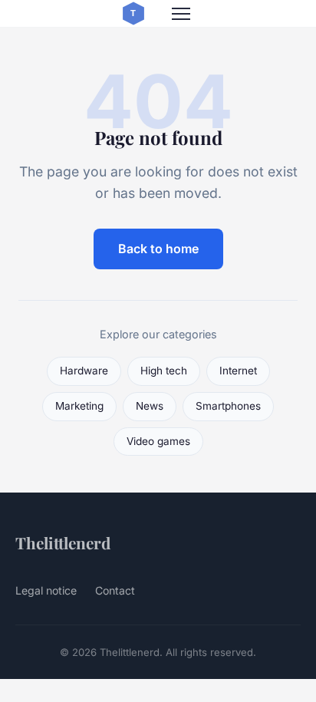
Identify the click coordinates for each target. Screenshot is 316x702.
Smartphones (228, 406)
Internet (238, 370)
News (149, 406)
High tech (163, 370)
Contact (115, 590)
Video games (158, 441)
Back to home (158, 248)
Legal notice (46, 590)
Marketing (79, 406)
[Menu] (181, 14)
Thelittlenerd (62, 542)
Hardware (84, 370)
